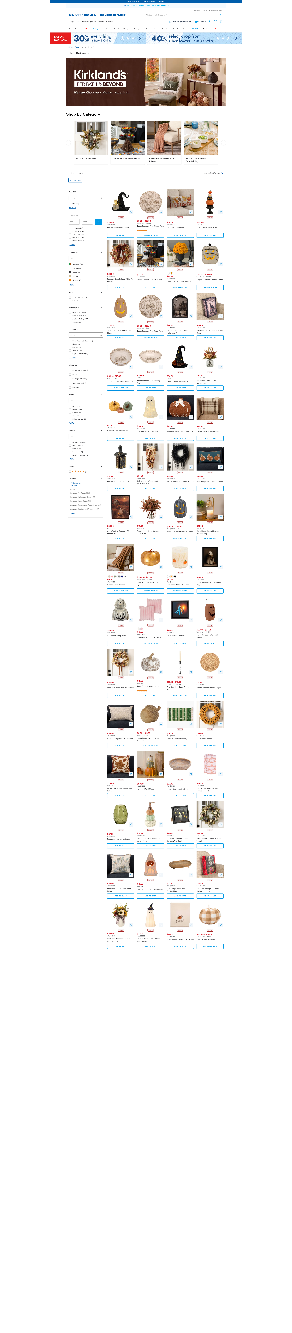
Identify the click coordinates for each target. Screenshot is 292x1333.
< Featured (73, 485)
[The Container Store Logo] (92, 15)
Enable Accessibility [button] (217, 10)
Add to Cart (121, 235)
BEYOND (195, 29)
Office (146, 29)
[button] (85, 192)
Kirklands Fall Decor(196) (80, 493)
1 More (72, 245)
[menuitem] (75, 21)
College (96, 29)
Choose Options (150, 235)
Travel (175, 29)
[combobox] (180, 15)
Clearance (219, 29)
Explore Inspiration (89, 21)
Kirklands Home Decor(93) (80, 501)
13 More (72, 285)
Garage (137, 29)
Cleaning (165, 29)
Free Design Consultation (182, 21)
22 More (72, 358)
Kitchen (106, 29)
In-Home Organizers (105, 21)
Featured (206, 29)
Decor (185, 29)
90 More (72, 208)
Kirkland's (162, 1)
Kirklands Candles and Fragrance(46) (84, 509)
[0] (221, 21)
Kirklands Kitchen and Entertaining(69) (85, 505)
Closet (116, 29)
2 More (72, 513)
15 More (72, 423)
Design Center (74, 21)
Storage (126, 29)
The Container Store (133, 1)
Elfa (86, 29)
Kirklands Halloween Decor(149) (82, 497)
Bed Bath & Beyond (149, 1)
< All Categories (75, 483)
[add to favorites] (131, 212)
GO (98, 221)
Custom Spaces (75, 29)
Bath (155, 29)
